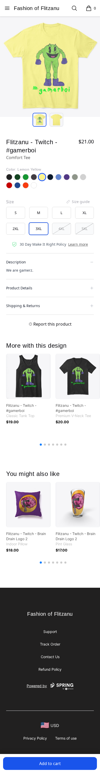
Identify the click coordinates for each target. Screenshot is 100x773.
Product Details (19, 288)
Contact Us (50, 657)
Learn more (78, 244)
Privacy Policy (35, 738)
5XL (84, 228)
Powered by (37, 686)
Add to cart (50, 763)
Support (50, 631)
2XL (15, 228)
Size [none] (10, 202)
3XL (39, 228)
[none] (78, 201)
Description (16, 262)
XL (84, 212)
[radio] (15, 213)
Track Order (50, 644)
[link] (28, 376)
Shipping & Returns (23, 305)
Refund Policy (50, 669)
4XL (61, 228)
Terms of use (66, 738)
